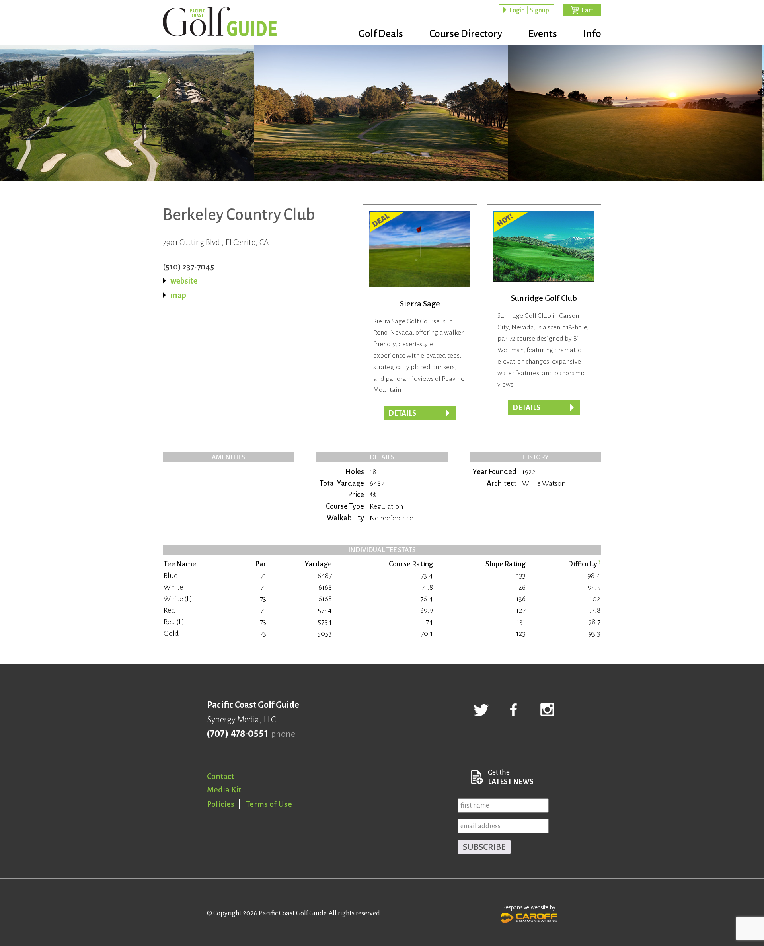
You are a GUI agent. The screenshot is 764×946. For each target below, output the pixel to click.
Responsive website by (529, 908)
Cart (587, 10)
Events (542, 33)
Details (526, 408)
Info (592, 33)
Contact (220, 776)
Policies (220, 804)
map (178, 295)
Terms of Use (269, 804)
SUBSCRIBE (484, 847)
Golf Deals (381, 33)
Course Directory (465, 33)
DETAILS (402, 413)
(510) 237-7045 (188, 266)
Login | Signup (529, 10)
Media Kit (224, 789)
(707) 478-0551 (237, 734)
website (183, 280)
